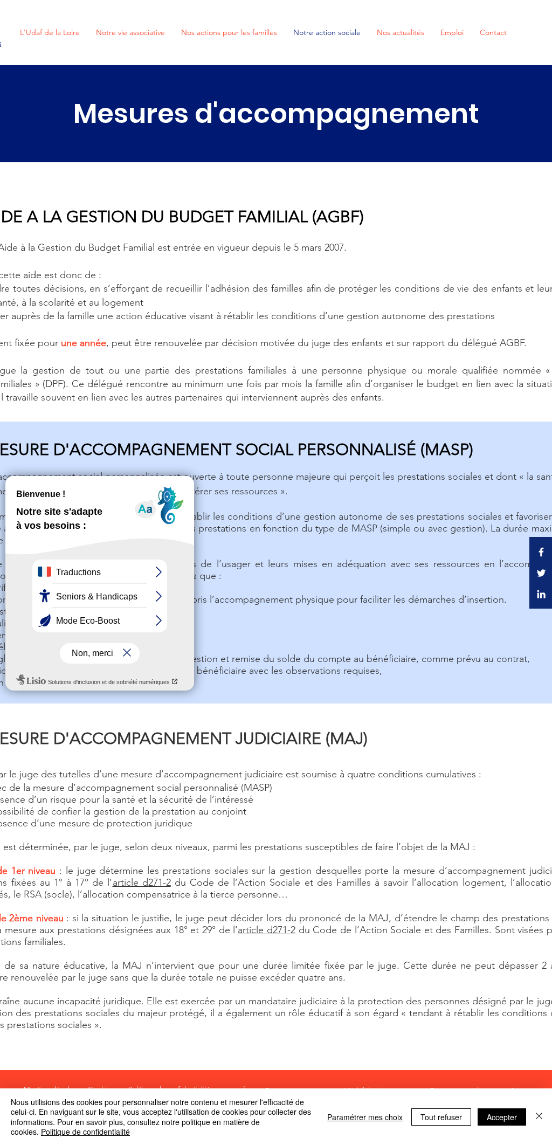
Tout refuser (441, 1117)
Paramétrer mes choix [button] (365, 1117)
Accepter (502, 1117)
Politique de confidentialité (85, 1131)
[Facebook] (541, 552)
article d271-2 (142, 882)
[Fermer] (539, 1116)
